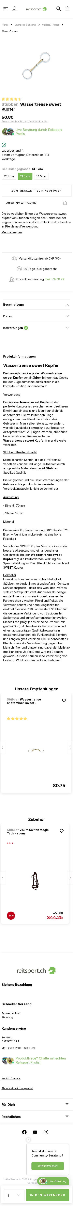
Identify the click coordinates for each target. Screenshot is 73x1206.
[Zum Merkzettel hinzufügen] (64, 700)
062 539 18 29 (54, 279)
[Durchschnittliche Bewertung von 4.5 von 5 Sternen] (13, 99)
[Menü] (6, 9)
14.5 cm (41, 176)
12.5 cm (9, 176)
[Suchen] (58, 9)
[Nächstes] (70, 747)
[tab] (36, 304)
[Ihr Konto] (14, 9)
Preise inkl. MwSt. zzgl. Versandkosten (24, 121)
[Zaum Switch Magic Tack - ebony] (35, 881)
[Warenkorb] (66, 9)
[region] (36, 66)
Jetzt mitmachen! (48, 1165)
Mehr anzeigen (12, 232)
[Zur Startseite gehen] (36, 8)
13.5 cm (25, 176)
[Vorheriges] (3, 747)
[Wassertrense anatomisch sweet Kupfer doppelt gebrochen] (36, 750)
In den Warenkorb (47, 1195)
